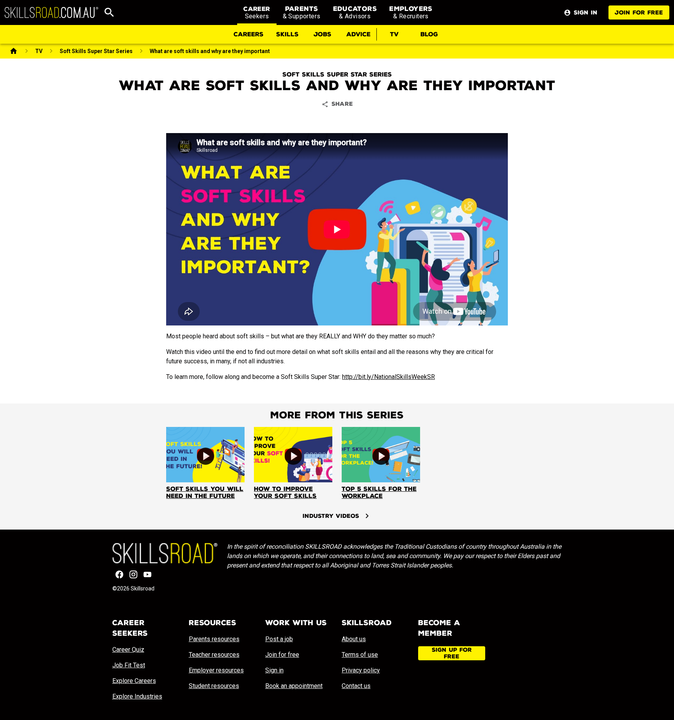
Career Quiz (128, 649)
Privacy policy (361, 670)
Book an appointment (294, 686)
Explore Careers (134, 680)
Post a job (279, 639)
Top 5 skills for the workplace (379, 492)
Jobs (323, 34)
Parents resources (214, 639)
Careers (249, 34)
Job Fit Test (128, 665)
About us (354, 639)
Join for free (639, 12)
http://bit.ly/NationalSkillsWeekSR (388, 376)
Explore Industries (137, 696)
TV (394, 34)
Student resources (214, 686)
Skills (287, 34)
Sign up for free (452, 653)
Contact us (356, 686)
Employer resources (216, 670)
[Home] (13, 51)
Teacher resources (214, 654)
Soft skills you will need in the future (204, 492)
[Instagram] (133, 574)
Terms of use (360, 654)
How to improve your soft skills (285, 492)
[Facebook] (119, 574)
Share (342, 104)
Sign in (274, 670)
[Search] (109, 12)
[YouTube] (147, 574)
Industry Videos (331, 516)
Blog (429, 34)
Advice (358, 34)
